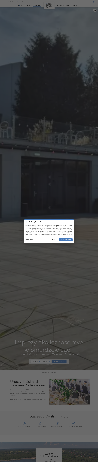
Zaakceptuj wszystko (65, 239)
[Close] (72, 222)
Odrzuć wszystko (29, 239)
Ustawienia (53, 239)
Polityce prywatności (43, 228)
